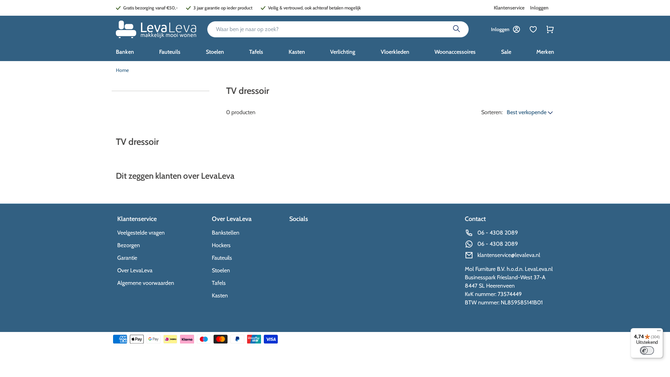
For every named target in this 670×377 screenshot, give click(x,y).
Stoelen (221, 270)
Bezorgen (128, 245)
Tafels (219, 283)
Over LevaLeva (134, 270)
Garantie (127, 257)
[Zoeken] (456, 29)
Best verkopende (527, 112)
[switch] (647, 350)
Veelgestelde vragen (141, 232)
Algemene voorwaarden (145, 283)
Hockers (221, 245)
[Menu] (659, 332)
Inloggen (539, 8)
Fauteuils (222, 257)
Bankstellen (225, 232)
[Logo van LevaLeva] (156, 29)
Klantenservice (509, 8)
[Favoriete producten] (533, 29)
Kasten (220, 295)
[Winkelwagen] (550, 29)
